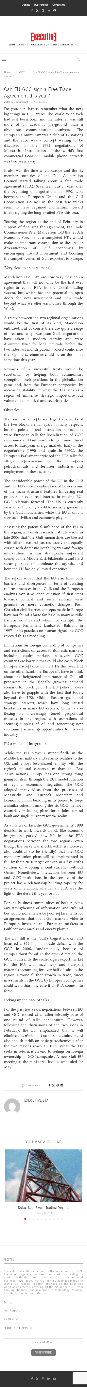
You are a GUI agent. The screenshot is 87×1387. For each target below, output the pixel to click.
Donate (26, 4)
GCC (22, 72)
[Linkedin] (49, 10)
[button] (7, 1184)
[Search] (78, 59)
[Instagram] (43, 10)
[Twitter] (37, 10)
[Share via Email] (61, 1085)
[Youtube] (54, 10)
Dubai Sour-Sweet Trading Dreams (43, 1207)
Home (7, 72)
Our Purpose (41, 4)
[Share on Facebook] (49, 1085)
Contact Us (58, 4)
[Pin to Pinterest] (57, 1085)
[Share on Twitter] (53, 1085)
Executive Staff (21, 102)
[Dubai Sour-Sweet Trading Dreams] (43, 1175)
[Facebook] (32, 10)
